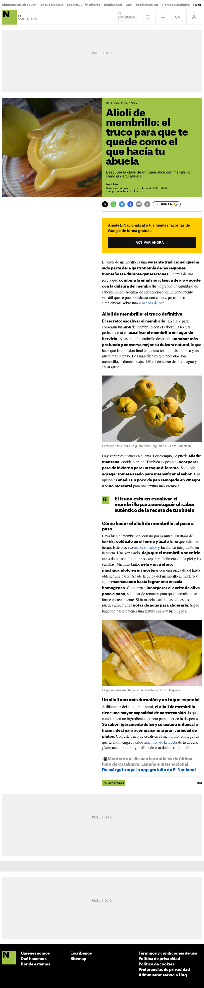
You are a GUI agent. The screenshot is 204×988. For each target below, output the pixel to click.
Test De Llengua (51, 4)
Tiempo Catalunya (176, 4)
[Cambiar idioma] (178, 17)
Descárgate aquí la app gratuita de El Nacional (149, 770)
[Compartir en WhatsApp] (113, 204)
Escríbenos (81, 953)
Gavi (129, 4)
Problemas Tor (147, 4)
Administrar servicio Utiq (163, 975)
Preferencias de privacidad (164, 970)
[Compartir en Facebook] (130, 204)
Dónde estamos (35, 964)
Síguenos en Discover (19, 4)
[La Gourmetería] (9, 17)
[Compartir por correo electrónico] (139, 204)
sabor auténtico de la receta (156, 742)
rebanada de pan (151, 302)
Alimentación (113, 783)
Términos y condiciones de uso (168, 953)
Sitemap (78, 959)
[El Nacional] (9, 958)
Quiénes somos (35, 953)
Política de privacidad (159, 959)
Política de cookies (156, 964)
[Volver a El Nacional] (127, 17)
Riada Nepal (113, 4)
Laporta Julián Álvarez (84, 4)
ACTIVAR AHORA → (152, 242)
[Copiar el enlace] (147, 204)
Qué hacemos (34, 959)
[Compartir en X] (105, 204)
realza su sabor (145, 547)
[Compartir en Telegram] (122, 204)
